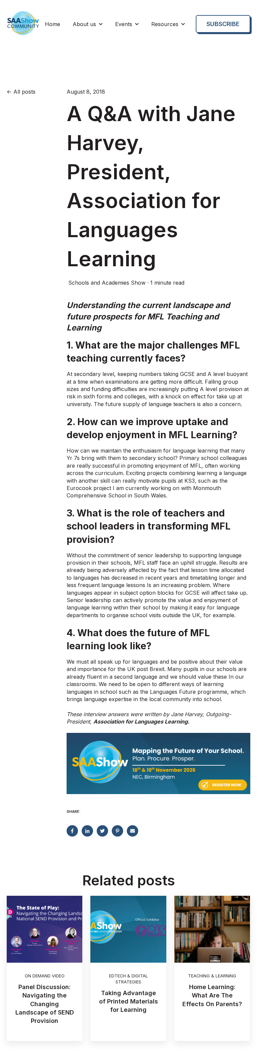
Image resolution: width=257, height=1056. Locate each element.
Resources (164, 24)
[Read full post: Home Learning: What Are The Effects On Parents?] (212, 929)
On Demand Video (45, 975)
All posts (24, 91)
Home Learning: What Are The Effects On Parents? (212, 995)
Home (52, 24)
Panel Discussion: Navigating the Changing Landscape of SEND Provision (44, 1003)
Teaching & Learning (212, 975)
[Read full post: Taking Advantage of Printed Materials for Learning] (128, 929)
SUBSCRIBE (223, 23)
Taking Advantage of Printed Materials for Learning (128, 1001)
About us (84, 24)
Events (123, 24)
